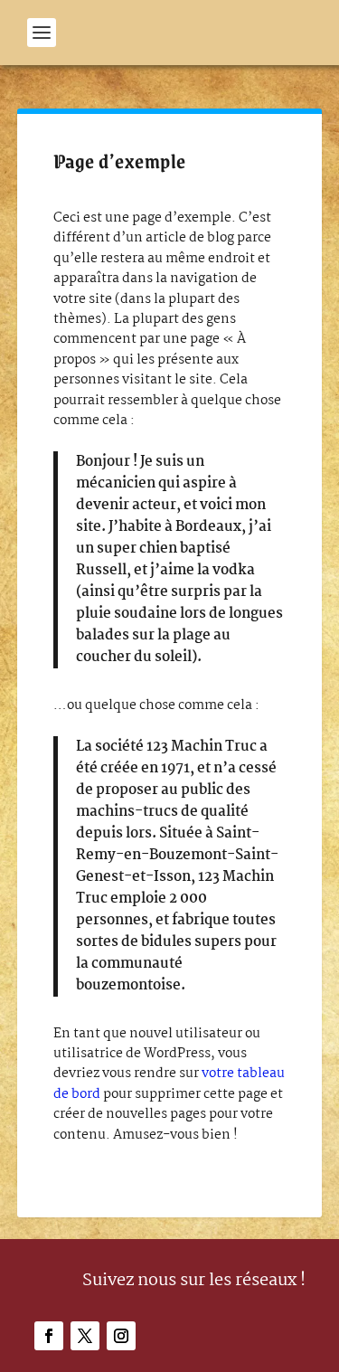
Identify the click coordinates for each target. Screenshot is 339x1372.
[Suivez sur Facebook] (48, 1335)
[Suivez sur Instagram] (121, 1335)
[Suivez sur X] (85, 1335)
